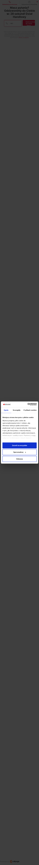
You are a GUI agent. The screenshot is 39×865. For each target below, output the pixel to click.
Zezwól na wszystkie (19, 445)
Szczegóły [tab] (16, 410)
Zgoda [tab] (6, 410)
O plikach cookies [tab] (30, 410)
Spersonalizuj (18, 452)
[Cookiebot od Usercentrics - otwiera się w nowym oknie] (28, 404)
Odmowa (19, 459)
